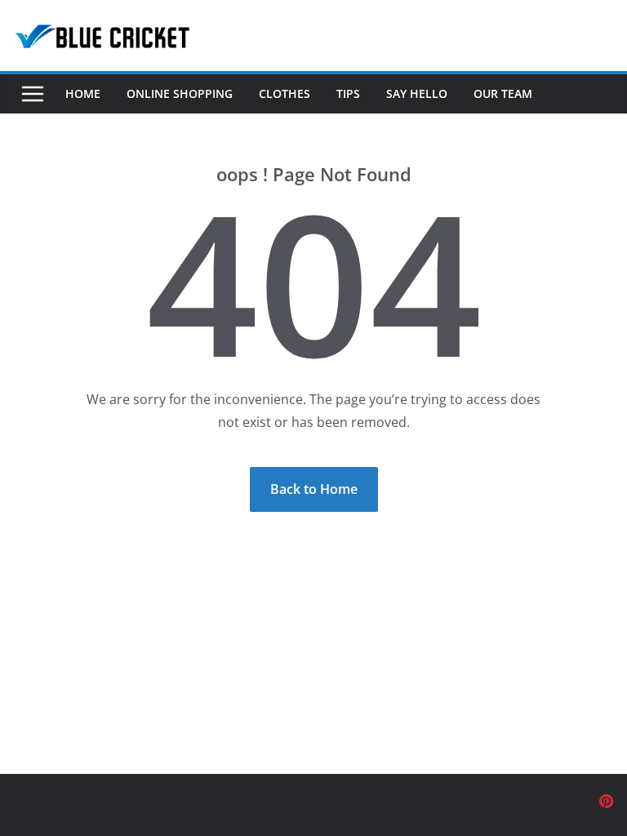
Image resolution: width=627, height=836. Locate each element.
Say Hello (416, 93)
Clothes (284, 93)
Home (82, 93)
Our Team (503, 93)
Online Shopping (180, 93)
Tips (348, 93)
